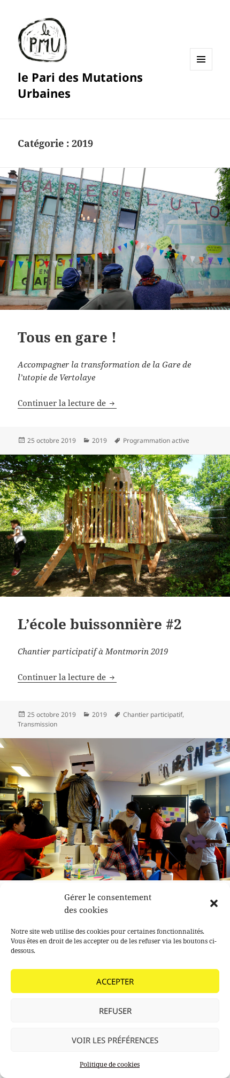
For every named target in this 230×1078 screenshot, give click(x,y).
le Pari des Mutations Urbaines (80, 85)
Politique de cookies (110, 1064)
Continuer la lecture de (67, 402)
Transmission (37, 724)
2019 (99, 440)
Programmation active (156, 440)
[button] (214, 903)
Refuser (115, 1010)
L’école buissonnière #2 (100, 624)
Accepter (115, 981)
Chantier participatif (152, 714)
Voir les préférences (115, 1040)
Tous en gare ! (67, 337)
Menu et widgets (201, 70)
